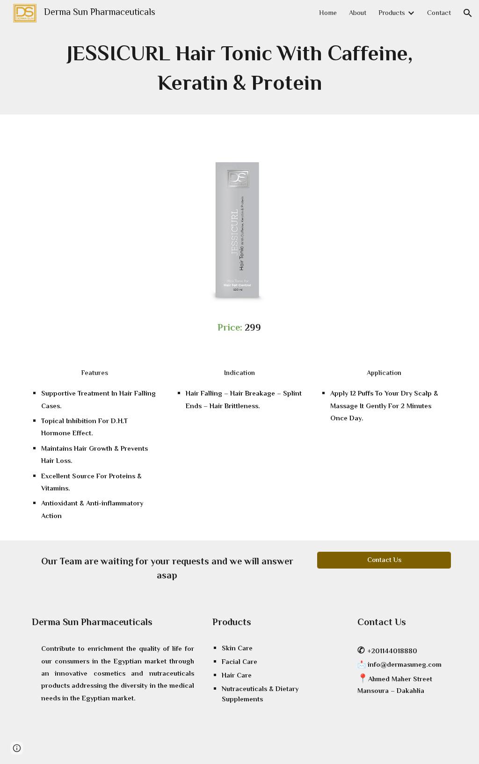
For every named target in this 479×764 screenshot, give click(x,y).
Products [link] (391, 13)
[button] (468, 13)
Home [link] (328, 13)
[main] (239, 70)
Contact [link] (439, 13)
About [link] (357, 13)
